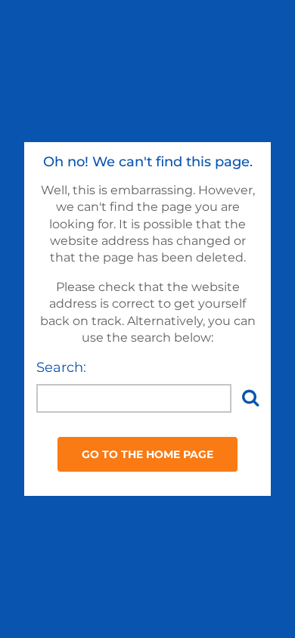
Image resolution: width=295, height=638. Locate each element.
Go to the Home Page (147, 454)
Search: (61, 367)
